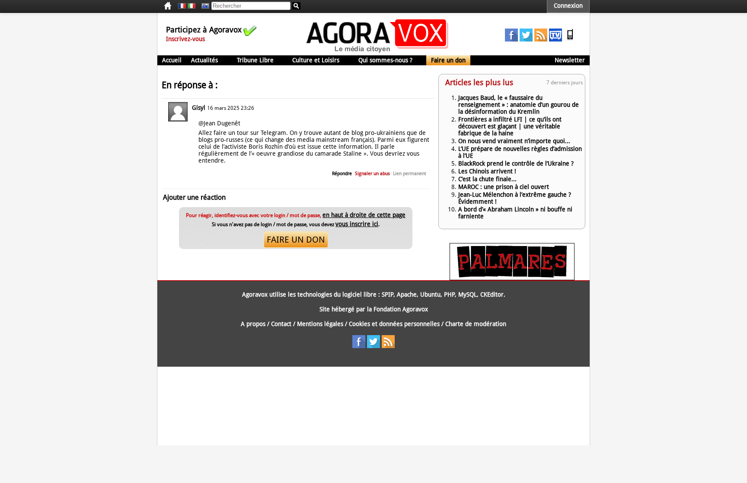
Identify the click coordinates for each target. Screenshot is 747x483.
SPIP (387, 294)
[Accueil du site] (377, 51)
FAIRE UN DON (296, 239)
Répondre (342, 173)
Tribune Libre (255, 60)
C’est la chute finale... (487, 179)
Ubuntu (430, 294)
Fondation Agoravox (401, 309)
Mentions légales (320, 323)
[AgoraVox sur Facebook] (511, 39)
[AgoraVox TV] (555, 39)
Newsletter (570, 60)
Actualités (204, 60)
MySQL (467, 294)
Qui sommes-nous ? (385, 60)
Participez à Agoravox (204, 29)
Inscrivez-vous (185, 38)
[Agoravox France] (182, 6)
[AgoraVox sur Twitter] (526, 39)
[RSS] (540, 39)
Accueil (172, 60)
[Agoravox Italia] (191, 6)
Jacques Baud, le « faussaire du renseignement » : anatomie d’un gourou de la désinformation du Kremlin (518, 104)
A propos (253, 323)
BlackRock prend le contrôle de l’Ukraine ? (516, 163)
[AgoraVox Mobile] (570, 39)
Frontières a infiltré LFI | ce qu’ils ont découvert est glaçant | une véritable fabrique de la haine (510, 126)
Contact (281, 323)
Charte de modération (475, 323)
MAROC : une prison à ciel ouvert (503, 186)
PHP (449, 294)
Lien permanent (409, 173)
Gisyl (198, 107)
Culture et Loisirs (315, 60)
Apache (407, 294)
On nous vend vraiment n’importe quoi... (514, 141)
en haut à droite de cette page (363, 214)
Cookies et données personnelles (394, 323)
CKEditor (492, 294)
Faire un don (448, 60)
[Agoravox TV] (203, 6)
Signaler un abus (372, 173)
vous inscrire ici (356, 224)
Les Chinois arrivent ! (487, 171)
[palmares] (512, 278)
